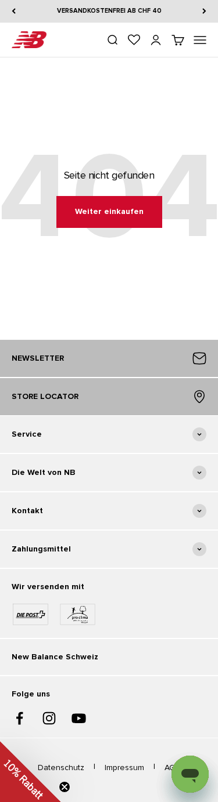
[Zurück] (14, 11)
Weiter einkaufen (109, 211)
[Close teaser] (64, 787)
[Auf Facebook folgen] (19, 718)
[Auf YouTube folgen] (79, 718)
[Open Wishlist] (134, 40)
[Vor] (204, 11)
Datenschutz (61, 767)
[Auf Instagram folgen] (49, 718)
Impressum (124, 767)
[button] (30, 771)
